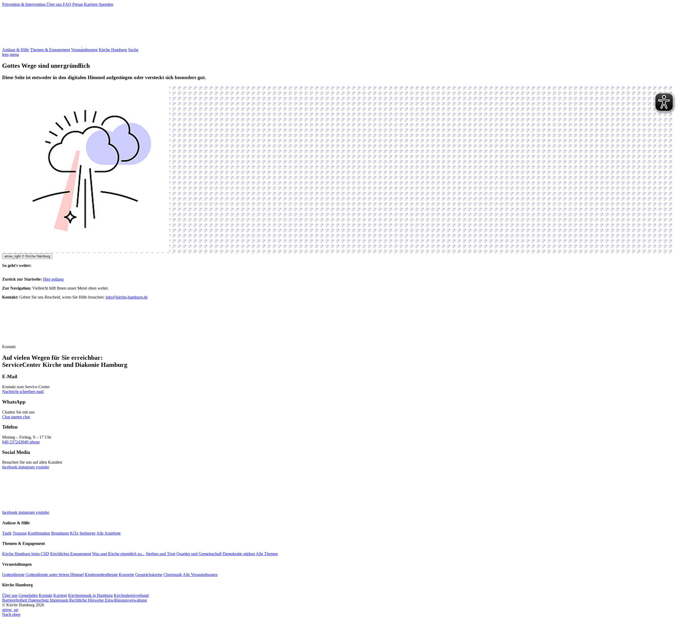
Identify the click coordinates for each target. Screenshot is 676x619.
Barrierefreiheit (15, 600)
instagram (27, 467)
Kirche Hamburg (113, 49)
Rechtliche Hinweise (87, 600)
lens (5, 54)
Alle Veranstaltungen (200, 574)
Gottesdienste (13, 574)
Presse (78, 4)
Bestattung (60, 533)
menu (14, 54)
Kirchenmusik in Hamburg (90, 595)
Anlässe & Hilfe (15, 49)
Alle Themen (267, 553)
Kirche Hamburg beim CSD (25, 553)
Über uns (54, 4)
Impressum (59, 600)
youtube (42, 467)
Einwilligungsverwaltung (126, 600)
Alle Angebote (108, 533)
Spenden (106, 4)
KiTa (74, 533)
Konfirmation (39, 533)
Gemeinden (28, 595)
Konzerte (126, 574)
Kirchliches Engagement (70, 553)
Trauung (20, 533)
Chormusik (172, 574)
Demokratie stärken (239, 553)
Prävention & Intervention (24, 4)
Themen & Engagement (50, 49)
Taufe (7, 533)
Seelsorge (87, 533)
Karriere (91, 4)
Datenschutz (39, 600)
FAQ (67, 4)
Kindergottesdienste (101, 574)
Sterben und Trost (160, 553)
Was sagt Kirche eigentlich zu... (118, 553)
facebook (10, 467)
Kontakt (45, 595)
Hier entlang (53, 279)
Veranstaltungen (84, 49)
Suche (133, 49)
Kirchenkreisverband (131, 595)
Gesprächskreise (148, 574)
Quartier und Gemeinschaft (199, 553)
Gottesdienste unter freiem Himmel (55, 574)
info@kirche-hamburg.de (127, 297)
